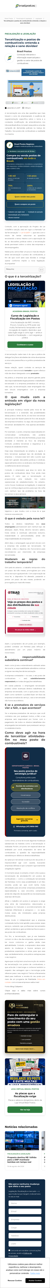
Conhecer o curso (25, 344)
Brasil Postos (9, 18)
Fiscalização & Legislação (24, 18)
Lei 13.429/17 (25, 233)
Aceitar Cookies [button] (35, 1280)
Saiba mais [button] (35, 1273)
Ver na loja (25, 1110)
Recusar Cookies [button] (15, 1280)
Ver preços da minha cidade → (25, 630)
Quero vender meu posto (25, 197)
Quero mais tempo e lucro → (25, 1049)
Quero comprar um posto (25, 204)
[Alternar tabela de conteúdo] (40, 270)
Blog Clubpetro (16, 986)
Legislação (38, 18)
